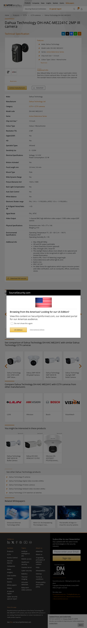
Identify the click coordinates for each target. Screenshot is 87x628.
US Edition (18, 330)
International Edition (37, 330)
